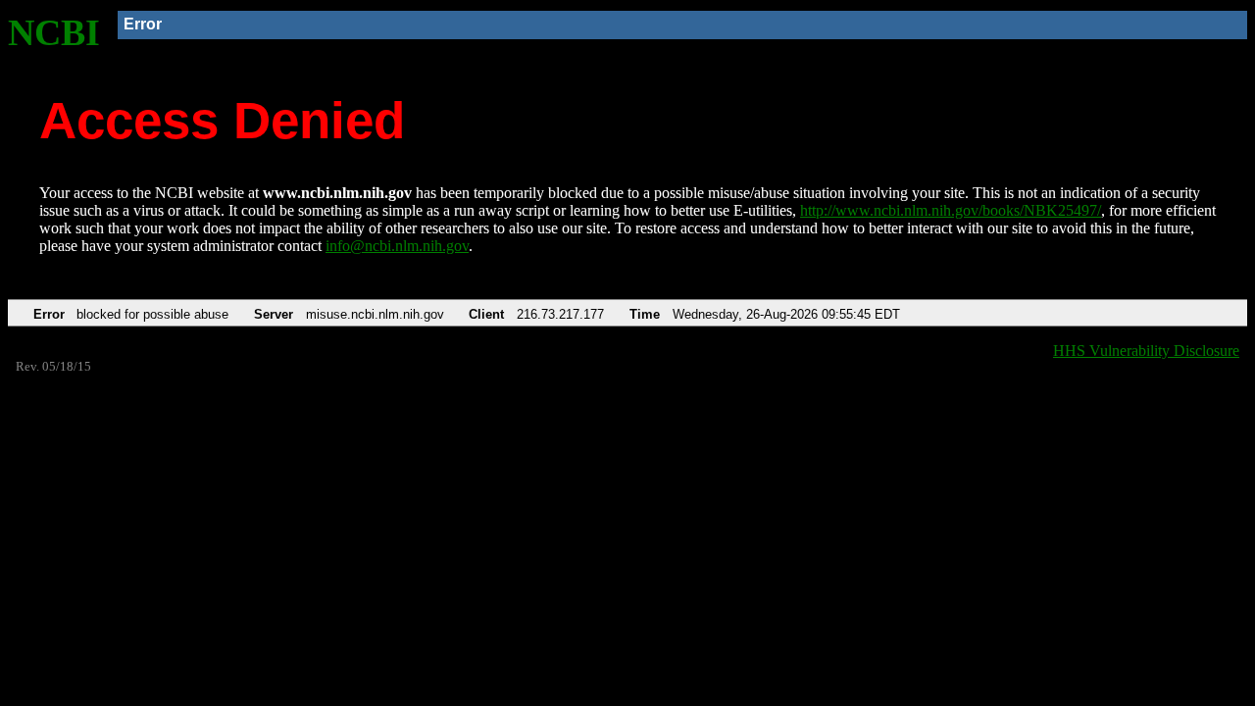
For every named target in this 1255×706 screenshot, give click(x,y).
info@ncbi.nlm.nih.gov (397, 245)
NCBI (54, 32)
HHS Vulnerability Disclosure (1146, 350)
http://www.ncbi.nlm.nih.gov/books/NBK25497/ (950, 210)
